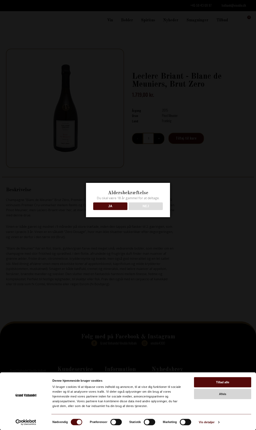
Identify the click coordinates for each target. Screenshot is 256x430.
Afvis (222, 394)
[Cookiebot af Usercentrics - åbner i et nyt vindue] (25, 422)
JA (110, 206)
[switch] (116, 422)
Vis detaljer (207, 422)
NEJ (146, 206)
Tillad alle (222, 382)
